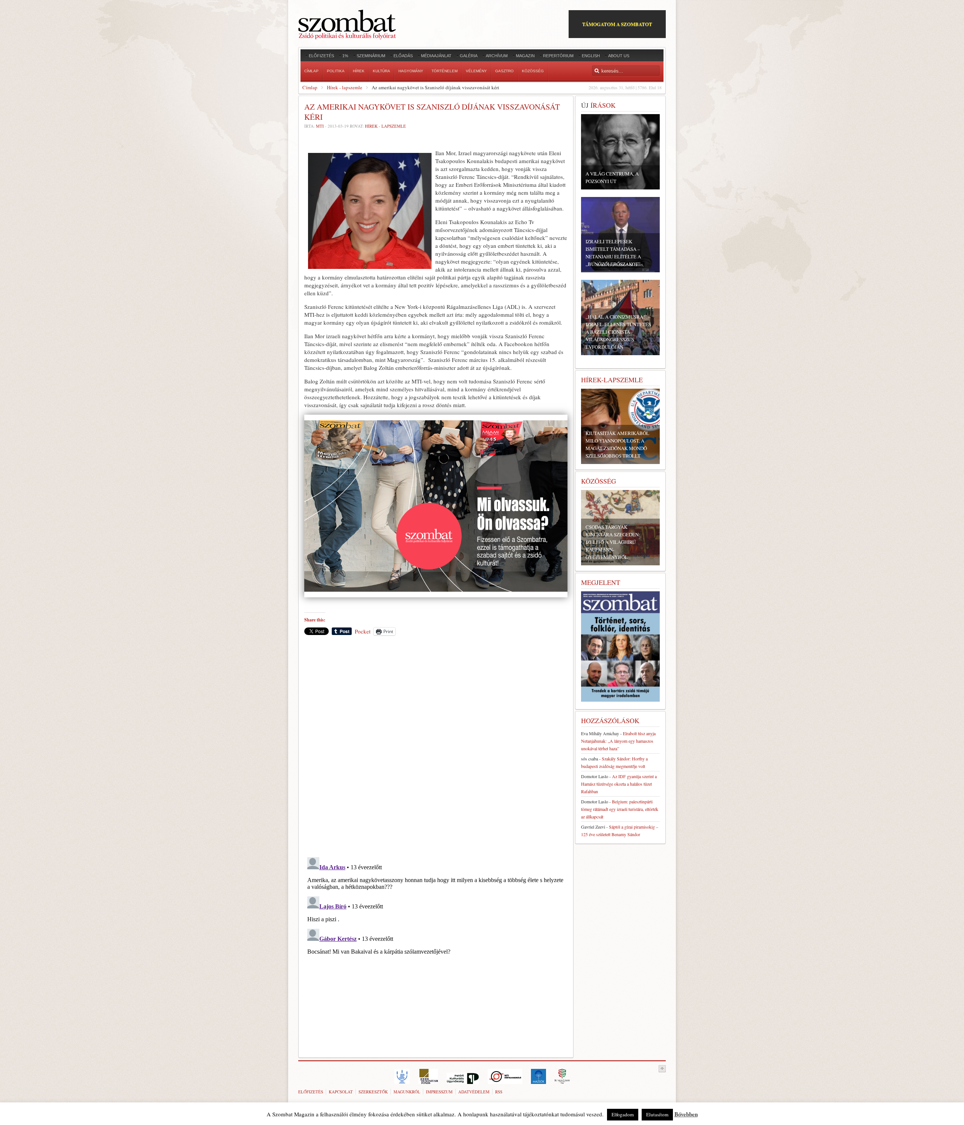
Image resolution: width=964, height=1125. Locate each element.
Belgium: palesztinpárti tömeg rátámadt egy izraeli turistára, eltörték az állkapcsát (619, 809)
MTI (320, 126)
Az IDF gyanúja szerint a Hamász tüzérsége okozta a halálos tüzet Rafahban (619, 783)
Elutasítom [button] (657, 1114)
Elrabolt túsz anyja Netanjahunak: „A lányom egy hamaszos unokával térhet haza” (618, 740)
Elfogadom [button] (623, 1114)
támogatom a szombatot (617, 23)
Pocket (363, 631)
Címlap (309, 87)
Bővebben (686, 1114)
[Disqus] (435, 746)
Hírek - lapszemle (344, 87)
